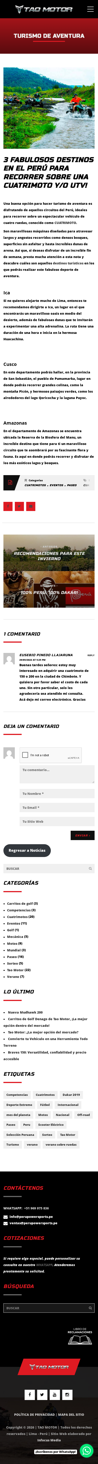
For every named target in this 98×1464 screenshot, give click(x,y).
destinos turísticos (68, 263)
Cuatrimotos (35, 485)
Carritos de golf (20, 903)
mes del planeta (18, 1115)
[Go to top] (49, 1367)
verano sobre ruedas (61, 1144)
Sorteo (12, 963)
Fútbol (45, 1105)
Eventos (56, 485)
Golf (10, 930)
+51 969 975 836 (36, 1208)
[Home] (44, 9)
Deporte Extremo (19, 1105)
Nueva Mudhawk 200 (25, 1012)
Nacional (62, 1115)
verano (32, 1144)
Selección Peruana (20, 1135)
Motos (12, 943)
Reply (91, 655)
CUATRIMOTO (65, 223)
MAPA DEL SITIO (71, 1414)
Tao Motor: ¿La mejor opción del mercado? (43, 1032)
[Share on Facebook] (8, 506)
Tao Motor (15, 970)
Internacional (68, 1105)
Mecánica (15, 937)
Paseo (72, 485)
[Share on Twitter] (19, 506)
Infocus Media (49, 1440)
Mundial (14, 950)
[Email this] (30, 506)
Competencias (19, 910)
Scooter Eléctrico (51, 1125)
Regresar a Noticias (27, 850)
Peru (26, 1125)
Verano (13, 976)
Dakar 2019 (71, 1095)
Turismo (12, 1144)
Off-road (83, 1115)
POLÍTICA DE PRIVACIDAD (34, 1414)
